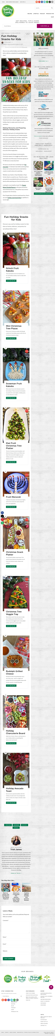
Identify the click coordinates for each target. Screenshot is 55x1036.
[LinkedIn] (52, 1)
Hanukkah (16, 824)
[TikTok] (49, 1)
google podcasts (47, 151)
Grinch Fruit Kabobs (12, 269)
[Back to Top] (51, 987)
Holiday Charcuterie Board (15, 732)
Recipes (30, 13)
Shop (52, 17)
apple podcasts (39, 151)
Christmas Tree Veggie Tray (14, 612)
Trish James (7, 42)
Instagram (43, 1003)
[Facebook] (42, 1)
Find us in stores (38, 136)
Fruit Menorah (13, 497)
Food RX (28, 1000)
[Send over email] (2, 522)
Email (4, 944)
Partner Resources (46, 999)
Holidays (24, 824)
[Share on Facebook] (2, 512)
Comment (6, 920)
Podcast (42, 13)
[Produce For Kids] (20, 978)
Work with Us (22, 1)
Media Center (44, 1023)
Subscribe (43, 26)
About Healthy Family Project (12, 1)
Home (3, 1)
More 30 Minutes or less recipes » (43, 193)
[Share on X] (2, 516)
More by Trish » (16, 873)
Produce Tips (50, 13)
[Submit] (52, 8)
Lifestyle (36, 13)
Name (5, 937)
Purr (53, 1033)
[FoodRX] (49, 978)
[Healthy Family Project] (7, 11)
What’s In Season (45, 1001)
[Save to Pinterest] (2, 519)
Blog (12, 1005)
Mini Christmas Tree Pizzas (13, 327)
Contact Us (43, 1025)
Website (5, 951)
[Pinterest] (39, 1)
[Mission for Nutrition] (36, 978)
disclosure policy (24, 47)
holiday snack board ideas (14, 197)
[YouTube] (36, 1)
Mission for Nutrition (32, 995)
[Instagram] (47, 1)
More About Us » (44, 61)
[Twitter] (44, 1)
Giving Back (44, 1019)
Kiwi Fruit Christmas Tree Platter (14, 446)
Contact (7, 1032)
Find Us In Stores (30, 993)
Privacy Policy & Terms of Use (31, 1032)
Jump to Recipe (28, 34)
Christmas (8, 824)
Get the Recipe (11, 280)
